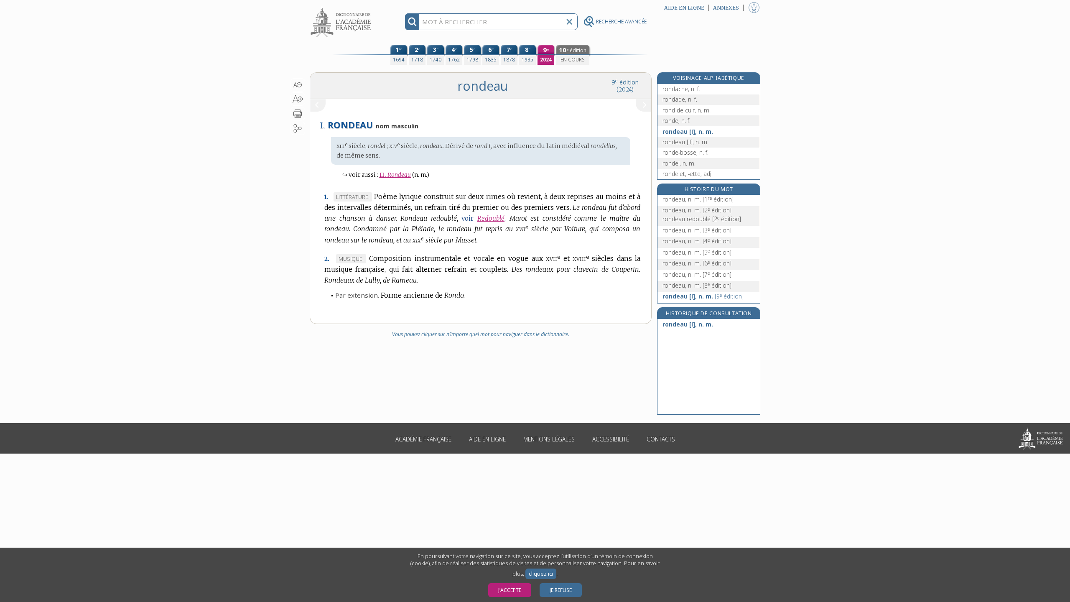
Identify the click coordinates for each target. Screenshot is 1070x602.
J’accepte (509, 590)
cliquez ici (541, 573)
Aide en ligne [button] (684, 8)
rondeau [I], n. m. (687, 131)
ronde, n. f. (676, 121)
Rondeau (395, 175)
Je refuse (561, 590)
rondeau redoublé (701, 219)
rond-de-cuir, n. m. (686, 110)
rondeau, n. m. (698, 199)
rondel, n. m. (679, 163)
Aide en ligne (487, 439)
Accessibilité (610, 439)
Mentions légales (549, 439)
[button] (297, 85)
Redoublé (490, 218)
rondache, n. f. (681, 89)
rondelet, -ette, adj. (687, 174)
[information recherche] (412, 21)
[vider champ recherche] (569, 21)
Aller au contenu (342, 7)
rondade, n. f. (679, 99)
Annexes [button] (726, 8)
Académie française (423, 439)
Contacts (661, 439)
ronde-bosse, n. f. (685, 152)
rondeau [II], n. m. (685, 142)
